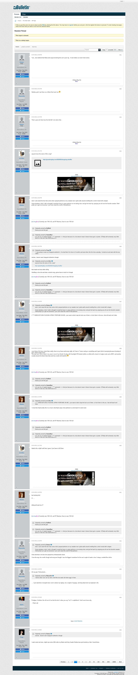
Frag (21, 637)
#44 (120, 597)
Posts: (20, 71)
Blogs (24, 14)
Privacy (101, 668)
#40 (120, 445)
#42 (120, 541)
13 (89, 662)
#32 (120, 89)
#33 (120, 117)
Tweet (22, 76)
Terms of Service (111, 668)
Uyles (21, 604)
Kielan (22, 62)
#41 (120, 492)
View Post (50, 250)
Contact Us (94, 668)
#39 (120, 397)
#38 (120, 348)
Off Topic (34, 20)
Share (23, 74)
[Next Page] (115, 50)
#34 (120, 151)
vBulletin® (116, 672)
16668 (114, 662)
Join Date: (19, 70)
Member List (18, 17)
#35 (120, 198)
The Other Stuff (26, 20)
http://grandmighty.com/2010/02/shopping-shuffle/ (57, 159)
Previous (63, 662)
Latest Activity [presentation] (25, 46)
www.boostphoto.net (76, 176)
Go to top (120, 668)
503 (103, 662)
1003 (108, 662)
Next (120, 662)
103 (98, 662)
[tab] (17, 47)
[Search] (99, 50)
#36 (120, 246)
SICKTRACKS (78, 621)
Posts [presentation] (17, 46)
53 (94, 662)
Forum (19, 20)
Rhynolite (22, 96)
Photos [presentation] (34, 46)
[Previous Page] (114, 50)
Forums (16, 14)
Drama (22, 205)
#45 (120, 630)
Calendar (25, 17)
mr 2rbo (21, 158)
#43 (120, 569)
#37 (120, 301)
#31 (120, 55)
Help (87, 668)
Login (121, 1)
